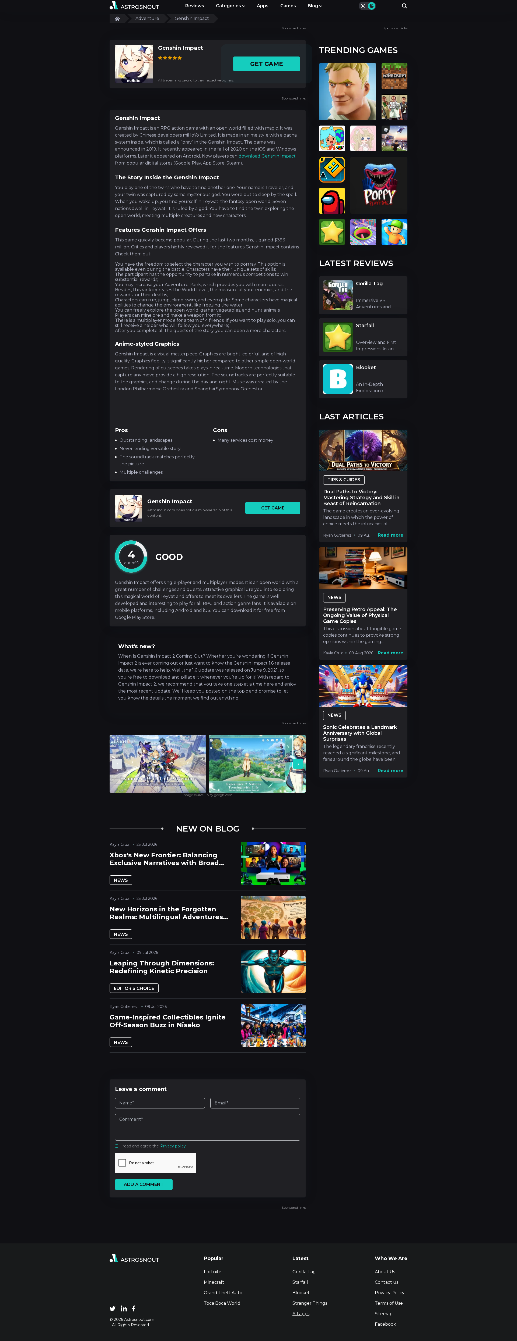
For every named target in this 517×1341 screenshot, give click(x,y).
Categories (228, 5)
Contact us (386, 1282)
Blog (313, 5)
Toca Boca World (222, 1303)
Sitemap (384, 1313)
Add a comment (144, 1184)
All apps (300, 1313)
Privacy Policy (389, 1292)
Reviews (194, 5)
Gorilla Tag (304, 1271)
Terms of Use (389, 1303)
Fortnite (212, 1271)
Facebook (385, 1324)
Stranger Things (309, 1303)
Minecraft (214, 1282)
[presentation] (117, 764)
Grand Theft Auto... (224, 1292)
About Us (385, 1271)
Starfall (300, 1282)
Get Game (266, 64)
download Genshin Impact (267, 156)
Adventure (147, 18)
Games (288, 5)
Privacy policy (173, 1146)
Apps (262, 5)
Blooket (301, 1292)
